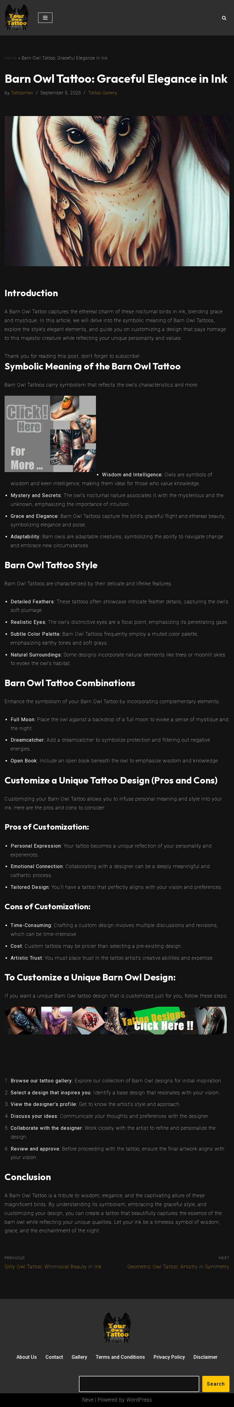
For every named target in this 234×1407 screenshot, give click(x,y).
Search (216, 1384)
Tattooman (22, 93)
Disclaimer (205, 1357)
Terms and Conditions (120, 1357)
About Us (26, 1357)
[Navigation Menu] (45, 18)
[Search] (224, 18)
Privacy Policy (169, 1357)
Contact (54, 1357)
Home (11, 58)
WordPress (139, 1400)
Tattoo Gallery (102, 93)
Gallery (79, 1357)
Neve (88, 1400)
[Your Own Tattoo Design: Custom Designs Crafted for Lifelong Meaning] (17, 17)
